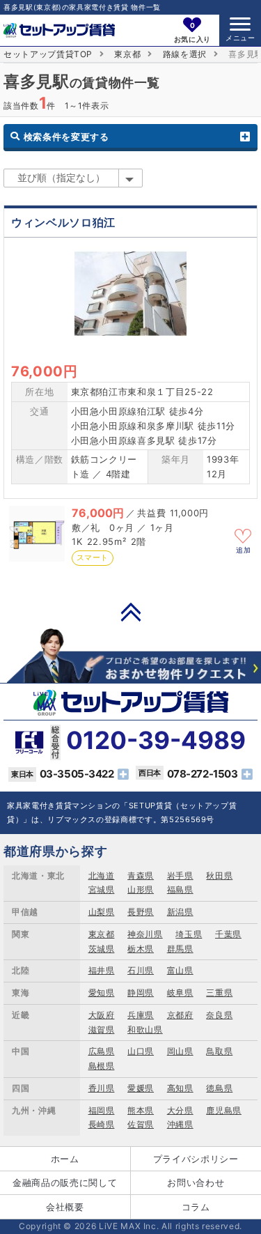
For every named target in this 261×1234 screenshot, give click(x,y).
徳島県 (219, 1088)
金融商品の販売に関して (65, 1182)
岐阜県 (180, 992)
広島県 (101, 1051)
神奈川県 (145, 934)
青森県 (140, 875)
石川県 (140, 970)
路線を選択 (185, 54)
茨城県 (101, 948)
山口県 (140, 1051)
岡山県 (180, 1051)
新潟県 (180, 912)
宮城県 (101, 889)
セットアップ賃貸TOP (48, 54)
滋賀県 (101, 1029)
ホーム (65, 1158)
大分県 (180, 1110)
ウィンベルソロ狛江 (63, 222)
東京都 (127, 54)
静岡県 (140, 992)
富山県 (180, 970)
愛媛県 (140, 1088)
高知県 (180, 1088)
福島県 (180, 889)
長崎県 (101, 1124)
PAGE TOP (130, 612)
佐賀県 (140, 1124)
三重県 (219, 992)
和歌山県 (145, 1029)
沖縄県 (180, 1124)
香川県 (101, 1088)
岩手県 (180, 875)
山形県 (140, 889)
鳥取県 (219, 1051)
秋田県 (219, 875)
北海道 (101, 875)
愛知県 (101, 992)
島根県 (101, 1066)
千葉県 (228, 934)
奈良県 (219, 1015)
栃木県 (140, 948)
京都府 (180, 1015)
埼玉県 (188, 934)
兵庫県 (140, 1015)
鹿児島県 (224, 1110)
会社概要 (65, 1206)
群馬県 (180, 948)
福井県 (101, 970)
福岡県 (101, 1110)
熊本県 (140, 1110)
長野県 (140, 912)
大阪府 (101, 1015)
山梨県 (101, 912)
